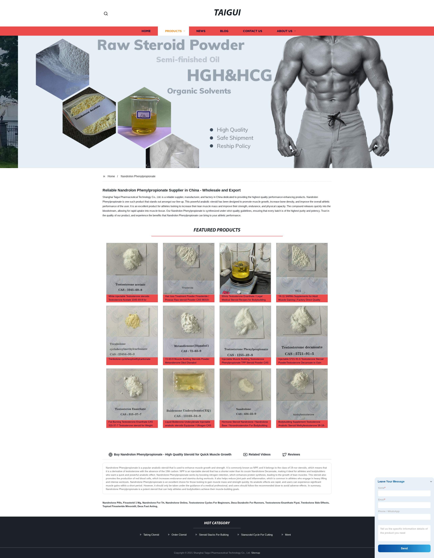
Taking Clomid (151, 534)
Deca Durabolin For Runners (247, 502)
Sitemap (255, 552)
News (200, 31)
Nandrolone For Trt (153, 502)
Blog (224, 31)
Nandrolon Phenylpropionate (138, 176)
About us (284, 31)
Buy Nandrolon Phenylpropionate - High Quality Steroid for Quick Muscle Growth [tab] (172, 454)
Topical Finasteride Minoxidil (119, 506)
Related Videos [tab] (260, 454)
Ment (288, 534)
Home (146, 31)
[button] (106, 13)
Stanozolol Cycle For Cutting (257, 534)
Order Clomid (179, 534)
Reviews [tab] (294, 454)
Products (173, 31)
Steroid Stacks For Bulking (214, 534)
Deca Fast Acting (147, 506)
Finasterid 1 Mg (132, 502)
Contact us (252, 31)
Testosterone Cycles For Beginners (209, 502)
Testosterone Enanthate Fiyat (282, 502)
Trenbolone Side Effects (315, 502)
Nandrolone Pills (112, 502)
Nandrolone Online (177, 502)
